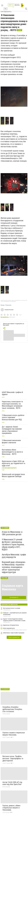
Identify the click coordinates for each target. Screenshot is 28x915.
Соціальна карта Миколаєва (12, 587)
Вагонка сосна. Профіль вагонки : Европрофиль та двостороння (12, 758)
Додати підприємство (14, 637)
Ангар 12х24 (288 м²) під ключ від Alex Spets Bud (12, 783)
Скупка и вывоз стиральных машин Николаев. (13, 734)
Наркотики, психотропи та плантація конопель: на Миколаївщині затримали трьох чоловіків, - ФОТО (12, 404)
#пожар (3, 305)
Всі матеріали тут (14, 597)
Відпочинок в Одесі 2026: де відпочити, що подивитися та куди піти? (13, 463)
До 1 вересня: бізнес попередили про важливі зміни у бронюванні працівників (12, 430)
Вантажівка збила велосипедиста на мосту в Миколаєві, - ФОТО (12, 452)
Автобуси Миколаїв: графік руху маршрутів (14, 555)
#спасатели (8, 305)
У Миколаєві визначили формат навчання (11, 441)
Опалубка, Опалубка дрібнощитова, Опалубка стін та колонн (12, 709)
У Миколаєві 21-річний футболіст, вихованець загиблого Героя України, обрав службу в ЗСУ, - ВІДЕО (13, 544)
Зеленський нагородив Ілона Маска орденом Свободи (13, 475)
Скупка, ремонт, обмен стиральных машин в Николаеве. (11, 807)
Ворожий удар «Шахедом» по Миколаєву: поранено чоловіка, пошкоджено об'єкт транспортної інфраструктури (13, 567)
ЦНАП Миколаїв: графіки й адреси (12, 393)
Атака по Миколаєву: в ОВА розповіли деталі (12, 533)
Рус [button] (6, 8)
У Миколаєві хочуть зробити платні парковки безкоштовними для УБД (13, 417)
